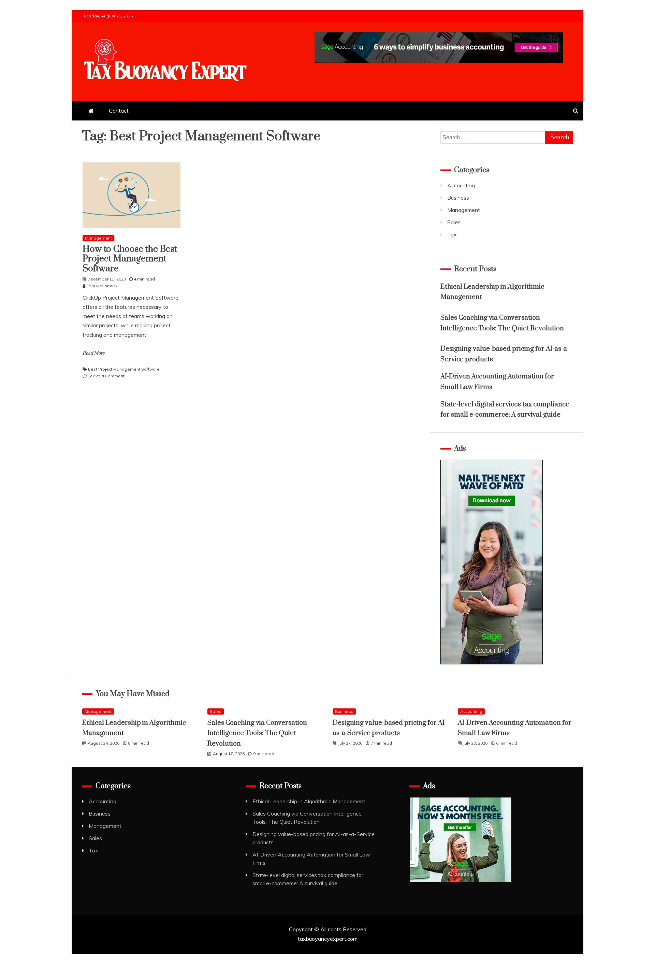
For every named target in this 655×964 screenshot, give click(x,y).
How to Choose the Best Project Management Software (130, 259)
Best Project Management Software (124, 369)
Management (98, 238)
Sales (454, 222)
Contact (119, 110)
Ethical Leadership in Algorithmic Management (308, 801)
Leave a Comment (106, 375)
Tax (452, 234)
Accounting (461, 185)
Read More (94, 353)
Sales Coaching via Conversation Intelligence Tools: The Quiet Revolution (257, 733)
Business (458, 197)
